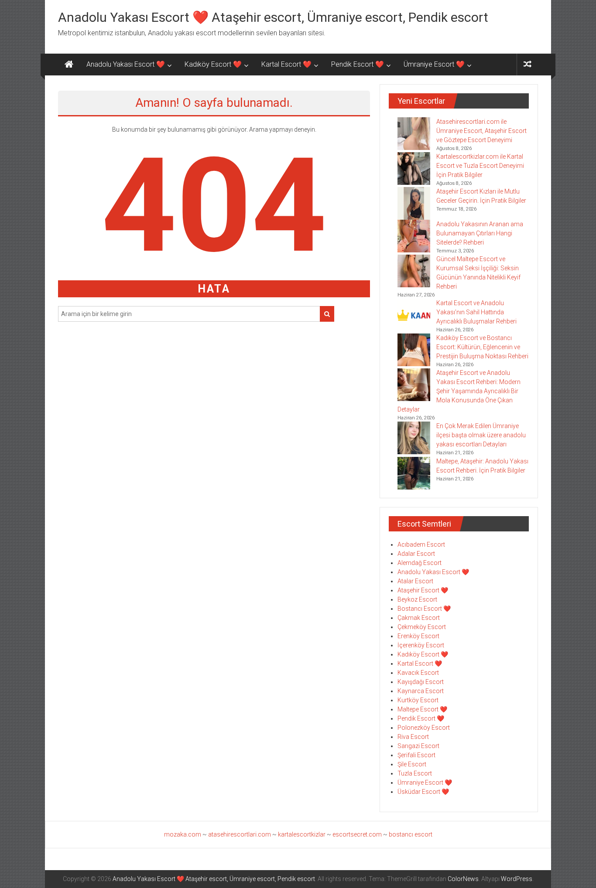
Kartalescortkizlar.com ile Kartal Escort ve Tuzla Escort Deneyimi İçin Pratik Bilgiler (480, 165)
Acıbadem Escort (421, 544)
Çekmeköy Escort (421, 626)
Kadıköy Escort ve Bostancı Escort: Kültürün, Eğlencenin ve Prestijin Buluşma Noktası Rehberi (482, 347)
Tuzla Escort (414, 773)
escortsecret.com (357, 834)
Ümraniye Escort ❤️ (434, 64)
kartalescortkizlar (301, 834)
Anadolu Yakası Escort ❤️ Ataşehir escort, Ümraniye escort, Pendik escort (273, 17)
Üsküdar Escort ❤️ (423, 791)
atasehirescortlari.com (239, 834)
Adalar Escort (416, 553)
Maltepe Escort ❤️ (422, 709)
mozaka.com (182, 834)
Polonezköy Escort (423, 727)
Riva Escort (413, 736)
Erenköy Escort (418, 636)
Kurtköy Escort (417, 700)
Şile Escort (411, 764)
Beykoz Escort (417, 599)
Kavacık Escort (418, 672)
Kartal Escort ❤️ (286, 64)
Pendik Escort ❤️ (357, 64)
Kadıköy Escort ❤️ (213, 64)
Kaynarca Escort (420, 690)
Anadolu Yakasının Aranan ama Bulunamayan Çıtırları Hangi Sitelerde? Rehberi (479, 233)
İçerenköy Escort (420, 645)
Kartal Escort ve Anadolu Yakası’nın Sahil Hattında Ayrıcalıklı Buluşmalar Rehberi (476, 312)
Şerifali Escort (416, 755)
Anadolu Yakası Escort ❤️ (125, 64)
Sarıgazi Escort (418, 745)
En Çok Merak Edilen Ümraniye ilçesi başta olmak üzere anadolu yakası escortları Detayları (481, 435)
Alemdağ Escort (419, 562)
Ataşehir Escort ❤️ (422, 590)
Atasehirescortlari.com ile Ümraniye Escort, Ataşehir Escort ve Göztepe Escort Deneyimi (481, 130)
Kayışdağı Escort (420, 681)
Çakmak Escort (418, 617)
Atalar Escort (415, 581)
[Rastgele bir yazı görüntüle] (527, 64)
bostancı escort (410, 834)
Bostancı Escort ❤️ (424, 608)
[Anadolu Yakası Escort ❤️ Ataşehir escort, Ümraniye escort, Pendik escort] (69, 64)
